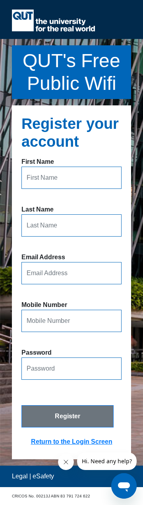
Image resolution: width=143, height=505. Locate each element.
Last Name (37, 209)
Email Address (43, 257)
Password (36, 352)
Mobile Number (44, 304)
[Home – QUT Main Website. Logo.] (53, 20)
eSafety (43, 476)
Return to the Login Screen (71, 441)
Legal (20, 476)
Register (67, 416)
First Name (37, 161)
